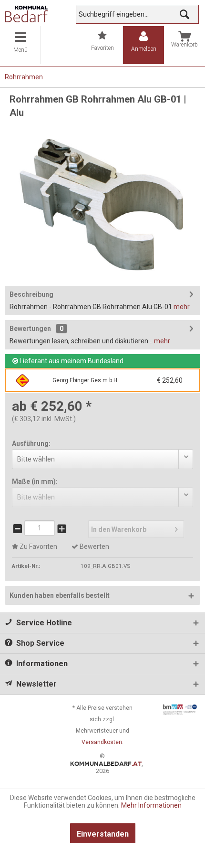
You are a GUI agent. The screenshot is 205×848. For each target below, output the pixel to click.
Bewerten (93, 546)
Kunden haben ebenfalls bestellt (60, 595)
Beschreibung (31, 294)
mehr (182, 307)
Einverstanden (103, 834)
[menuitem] (20, 45)
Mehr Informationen (151, 805)
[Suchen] (184, 14)
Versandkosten (102, 742)
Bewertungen (30, 328)
